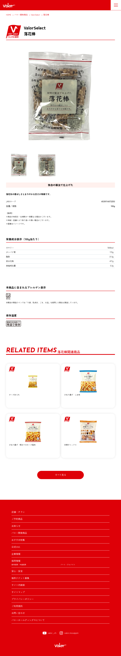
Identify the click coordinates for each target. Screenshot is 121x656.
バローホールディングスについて (28, 620)
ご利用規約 (17, 606)
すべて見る (60, 474)
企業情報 (16, 553)
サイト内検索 (18, 584)
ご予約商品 (17, 518)
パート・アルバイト (67, 564)
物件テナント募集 (20, 578)
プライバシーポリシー (23, 598)
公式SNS (16, 546)
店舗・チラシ (18, 511)
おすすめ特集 (18, 539)
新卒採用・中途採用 (19, 564)
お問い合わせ (18, 612)
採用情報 (16, 560)
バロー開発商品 (19, 532)
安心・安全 (17, 570)
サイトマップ (18, 592)
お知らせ (16, 525)
